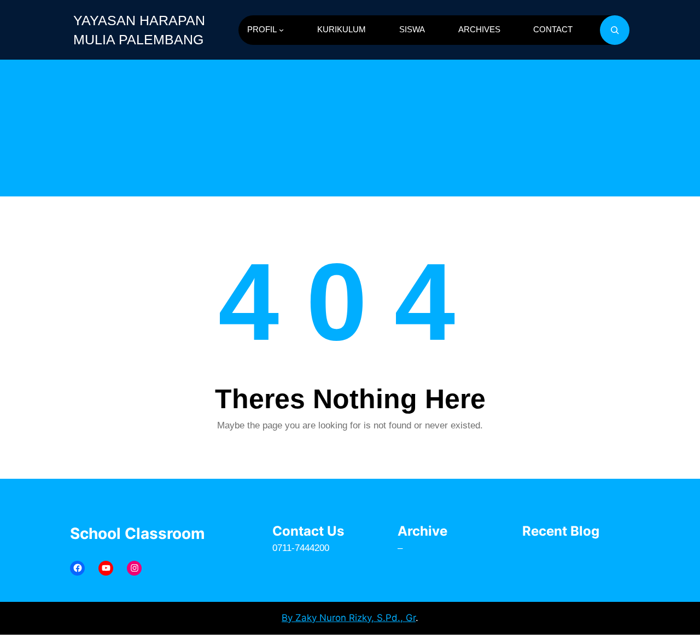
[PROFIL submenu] (281, 29)
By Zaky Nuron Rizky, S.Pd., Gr (349, 617)
